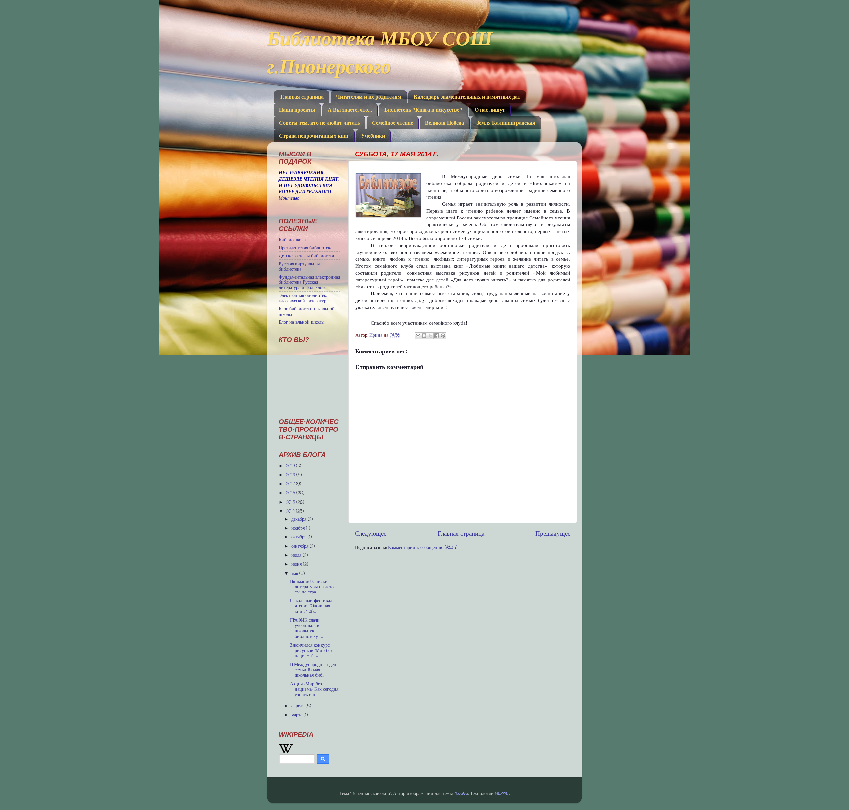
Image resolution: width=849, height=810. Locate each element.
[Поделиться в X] (430, 335)
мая (295, 573)
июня (297, 564)
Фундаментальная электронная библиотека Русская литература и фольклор (309, 282)
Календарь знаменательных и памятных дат (467, 96)
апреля (298, 705)
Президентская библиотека (305, 247)
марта (297, 714)
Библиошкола (292, 239)
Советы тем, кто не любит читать (319, 122)
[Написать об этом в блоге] (424, 335)
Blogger (502, 793)
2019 (291, 465)
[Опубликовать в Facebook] (436, 335)
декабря (299, 519)
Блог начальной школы (301, 322)
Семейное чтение (392, 122)
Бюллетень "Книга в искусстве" (423, 109)
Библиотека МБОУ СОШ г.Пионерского (379, 52)
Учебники (373, 135)
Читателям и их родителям (368, 96)
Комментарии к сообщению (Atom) (422, 547)
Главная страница (302, 96)
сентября (300, 546)
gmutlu (461, 793)
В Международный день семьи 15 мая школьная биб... (314, 670)
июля (297, 555)
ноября (298, 527)
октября (299, 536)
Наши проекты (297, 109)
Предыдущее (552, 533)
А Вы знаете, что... (350, 109)
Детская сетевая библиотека (306, 255)
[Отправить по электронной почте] (418, 335)
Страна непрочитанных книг (314, 135)
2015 (291, 502)
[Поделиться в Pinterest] (443, 335)
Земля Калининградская (505, 122)
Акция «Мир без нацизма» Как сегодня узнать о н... (314, 689)
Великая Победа (444, 122)
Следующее (370, 533)
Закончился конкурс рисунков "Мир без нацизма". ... (311, 650)
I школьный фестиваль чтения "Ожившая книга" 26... (312, 606)
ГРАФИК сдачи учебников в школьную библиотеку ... (306, 628)
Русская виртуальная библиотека (299, 266)
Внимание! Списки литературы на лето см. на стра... (312, 586)
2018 (291, 474)
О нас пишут (490, 109)
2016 (291, 492)
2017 (291, 483)
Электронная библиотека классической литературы (304, 298)
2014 (291, 511)
